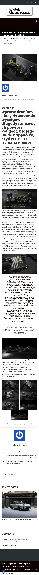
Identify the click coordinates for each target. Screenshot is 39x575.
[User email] (19, 451)
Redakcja (7, 569)
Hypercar (5, 185)
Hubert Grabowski (9, 96)
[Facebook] (23, 2)
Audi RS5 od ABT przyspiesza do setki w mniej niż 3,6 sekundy (21, 457)
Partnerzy (26, 569)
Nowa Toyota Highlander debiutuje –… (18, 521)
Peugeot (12, 474)
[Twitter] (35, 2)
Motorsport (16, 99)
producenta (28, 424)
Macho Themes (24, 566)
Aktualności (7, 99)
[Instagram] (27, 2)
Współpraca (16, 569)
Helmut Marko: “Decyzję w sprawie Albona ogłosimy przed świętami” (17, 462)
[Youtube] (31, 2)
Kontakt (34, 569)
